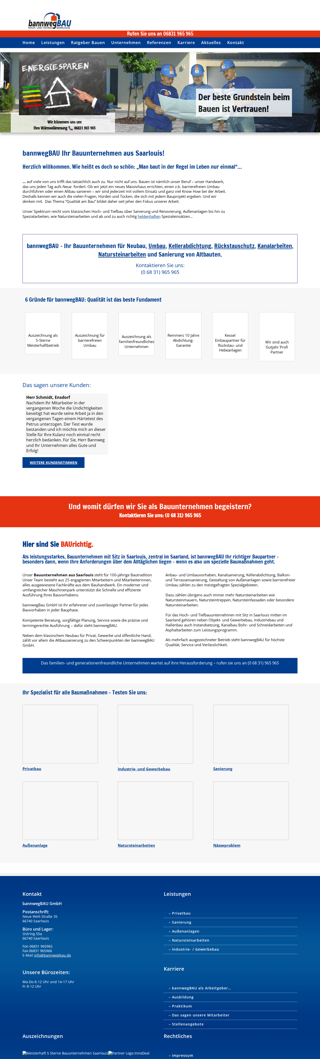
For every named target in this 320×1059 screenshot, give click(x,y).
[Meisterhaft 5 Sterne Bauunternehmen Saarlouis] (43, 315)
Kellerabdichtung (189, 246)
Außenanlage (35, 845)
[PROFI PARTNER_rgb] (277, 315)
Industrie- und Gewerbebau (144, 768)
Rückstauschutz (234, 246)
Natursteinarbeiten (122, 254)
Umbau (157, 246)
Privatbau (31, 768)
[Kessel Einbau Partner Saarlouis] (230, 315)
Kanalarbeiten (275, 246)
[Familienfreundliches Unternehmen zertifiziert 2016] (136, 315)
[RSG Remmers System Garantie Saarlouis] (183, 315)
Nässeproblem (226, 845)
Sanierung (222, 768)
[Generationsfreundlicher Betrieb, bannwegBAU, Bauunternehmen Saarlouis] (89, 315)
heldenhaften (149, 216)
